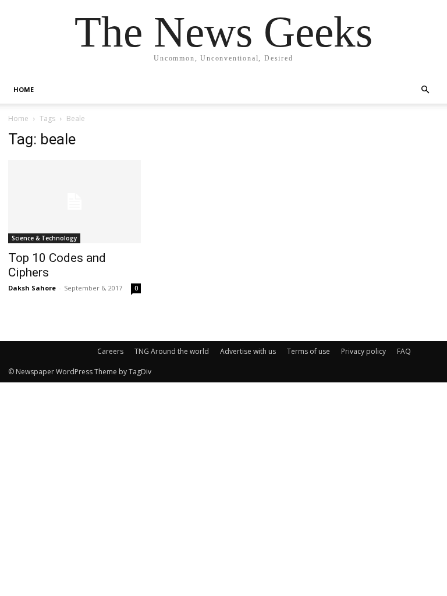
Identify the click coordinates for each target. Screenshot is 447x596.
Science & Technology (44, 238)
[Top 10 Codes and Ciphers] (74, 201)
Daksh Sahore (32, 287)
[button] (425, 89)
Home (18, 118)
